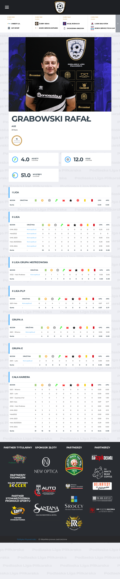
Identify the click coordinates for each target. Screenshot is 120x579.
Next (118, 23)
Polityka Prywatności (26, 539)
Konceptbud (31, 229)
